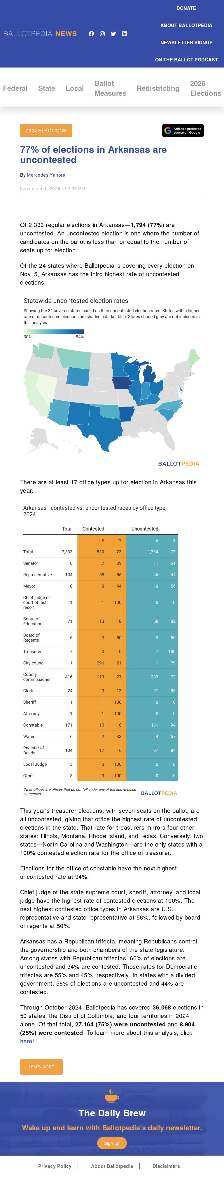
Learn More (41, 1067)
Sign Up (112, 1143)
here (26, 1041)
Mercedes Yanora (46, 174)
